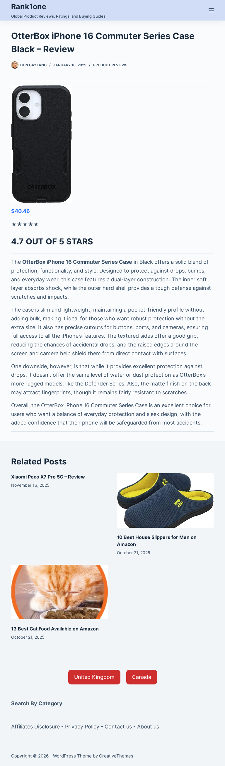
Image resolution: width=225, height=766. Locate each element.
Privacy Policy (82, 726)
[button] (94, 677)
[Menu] (211, 10)
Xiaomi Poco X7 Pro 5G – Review (48, 477)
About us (148, 726)
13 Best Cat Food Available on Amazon (55, 629)
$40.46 (20, 211)
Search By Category (36, 703)
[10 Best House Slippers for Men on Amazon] (165, 500)
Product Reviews (110, 65)
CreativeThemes (116, 756)
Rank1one (28, 6)
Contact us (118, 726)
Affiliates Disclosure (35, 726)
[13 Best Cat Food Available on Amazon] (59, 592)
